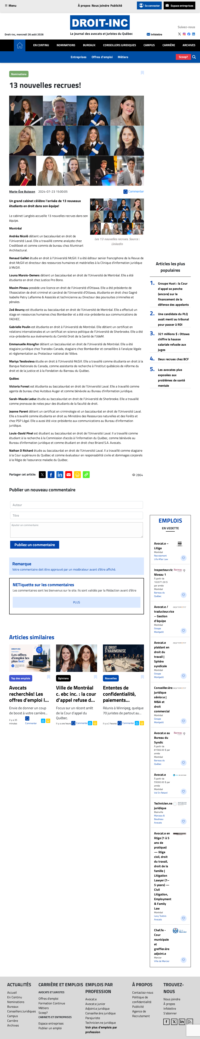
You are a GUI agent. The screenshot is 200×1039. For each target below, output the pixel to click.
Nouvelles (111, 678)
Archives (189, 45)
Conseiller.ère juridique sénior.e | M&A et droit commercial (163, 699)
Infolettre (156, 34)
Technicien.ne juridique (163, 805)
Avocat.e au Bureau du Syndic (162, 738)
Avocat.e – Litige (161, 545)
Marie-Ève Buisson (22, 191)
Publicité (116, 5)
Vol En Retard (160, 793)
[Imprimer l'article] (47, 720)
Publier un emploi (50, 1028)
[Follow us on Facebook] (189, 34)
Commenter (31, 723)
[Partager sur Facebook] (51, 474)
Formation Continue (51, 1003)
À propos (84, 5)
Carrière (168, 45)
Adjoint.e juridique (97, 1008)
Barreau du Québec (159, 594)
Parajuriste (92, 1018)
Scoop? (183, 57)
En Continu (41, 45)
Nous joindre (100, 5)
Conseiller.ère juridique (100, 1013)
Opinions (63, 678)
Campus (149, 45)
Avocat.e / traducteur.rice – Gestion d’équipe (164, 613)
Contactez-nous (142, 992)
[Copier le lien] (86, 474)
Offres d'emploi (102, 57)
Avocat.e (160, 774)
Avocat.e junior (95, 1003)
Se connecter (152, 6)
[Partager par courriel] (68, 474)
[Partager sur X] (42, 474)
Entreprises (79, 57)
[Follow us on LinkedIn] (193, 34)
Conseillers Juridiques (119, 45)
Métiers (123, 57)
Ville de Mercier (161, 961)
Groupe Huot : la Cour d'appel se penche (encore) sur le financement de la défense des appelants (173, 294)
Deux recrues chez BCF (173, 359)
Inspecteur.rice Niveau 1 (164, 572)
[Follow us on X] (179, 34)
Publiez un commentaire (34, 545)
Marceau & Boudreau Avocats (159, 819)
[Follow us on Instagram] (184, 34)
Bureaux (89, 45)
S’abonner (170, 1013)
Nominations (66, 45)
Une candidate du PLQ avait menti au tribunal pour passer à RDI (173, 319)
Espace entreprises (182, 6)
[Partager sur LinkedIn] (59, 474)
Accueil (12, 992)
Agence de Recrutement (141, 1013)
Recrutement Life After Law (161, 557)
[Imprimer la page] (77, 474)
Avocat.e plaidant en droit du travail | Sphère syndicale (161, 654)
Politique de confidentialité (141, 999)
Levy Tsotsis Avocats (160, 917)
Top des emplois (20, 678)
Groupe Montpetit (159, 630)
